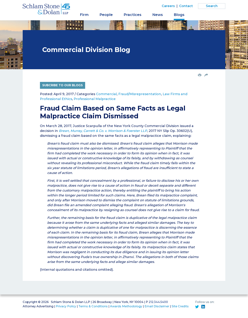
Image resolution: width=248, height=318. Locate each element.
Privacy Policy (66, 306)
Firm (84, 15)
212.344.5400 (158, 302)
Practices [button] (132, 15)
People (106, 15)
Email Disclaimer (157, 306)
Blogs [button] (179, 15)
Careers (168, 6)
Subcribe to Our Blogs (62, 85)
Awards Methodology (126, 306)
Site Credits (180, 306)
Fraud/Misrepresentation (139, 94)
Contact (186, 6)
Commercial (106, 94)
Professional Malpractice (95, 99)
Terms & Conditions (93, 306)
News (157, 15)
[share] (206, 75)
